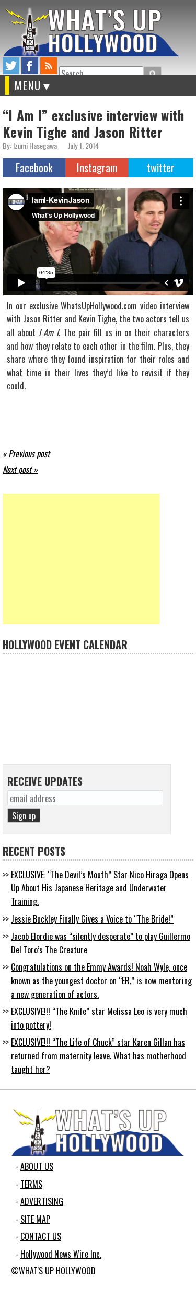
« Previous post (26, 453)
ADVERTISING (41, 1201)
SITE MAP (35, 1219)
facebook (29, 65)
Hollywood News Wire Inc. (60, 1254)
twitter (11, 65)
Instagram (97, 167)
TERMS (31, 1184)
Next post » (20, 469)
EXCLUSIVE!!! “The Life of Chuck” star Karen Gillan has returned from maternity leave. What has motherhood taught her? (98, 1055)
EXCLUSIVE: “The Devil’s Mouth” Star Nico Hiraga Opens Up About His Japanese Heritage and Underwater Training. (100, 887)
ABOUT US (36, 1166)
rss (48, 65)
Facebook (34, 167)
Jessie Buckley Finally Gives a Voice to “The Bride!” (92, 919)
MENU (28, 85)
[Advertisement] (81, 559)
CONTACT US (40, 1236)
